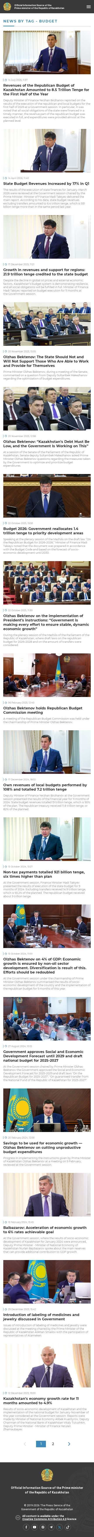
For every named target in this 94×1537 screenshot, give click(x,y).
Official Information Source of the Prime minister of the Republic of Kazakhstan (47, 1490)
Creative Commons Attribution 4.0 (44, 1519)
